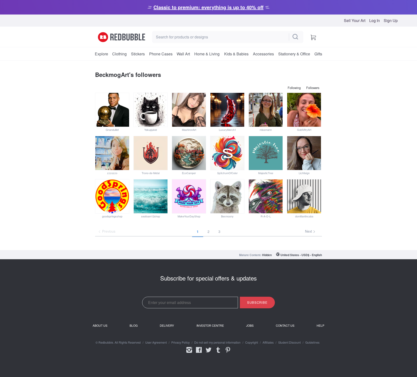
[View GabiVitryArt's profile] (304, 110)
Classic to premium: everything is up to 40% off (208, 7)
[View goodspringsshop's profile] (112, 196)
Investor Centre (210, 325)
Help (320, 325)
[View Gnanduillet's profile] (112, 110)
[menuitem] (101, 54)
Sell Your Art (354, 20)
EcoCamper (189, 173)
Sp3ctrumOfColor (227, 173)
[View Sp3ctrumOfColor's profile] (227, 153)
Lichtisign (304, 173)
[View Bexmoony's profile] (227, 196)
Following (294, 87)
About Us (100, 325)
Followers (313, 87)
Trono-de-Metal (151, 173)
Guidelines (312, 342)
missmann (266, 130)
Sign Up (391, 20)
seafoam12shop (150, 216)
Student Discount (289, 342)
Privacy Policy (180, 342)
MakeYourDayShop (189, 216)
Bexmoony (227, 216)
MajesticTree (265, 173)
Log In (374, 20)
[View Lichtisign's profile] (304, 153)
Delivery (167, 325)
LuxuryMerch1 (227, 130)
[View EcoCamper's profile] (189, 153)
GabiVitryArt (304, 130)
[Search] (295, 37)
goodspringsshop (112, 216)
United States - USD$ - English (301, 255)
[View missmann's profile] (266, 110)
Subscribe (257, 302)
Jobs (250, 325)
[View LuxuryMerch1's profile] (227, 110)
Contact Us (285, 325)
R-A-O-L (266, 216)
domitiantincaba (304, 216)
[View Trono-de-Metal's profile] (150, 153)
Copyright (251, 342)
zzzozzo (112, 173)
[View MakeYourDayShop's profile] (189, 196)
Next (309, 231)
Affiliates (268, 342)
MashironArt (189, 130)
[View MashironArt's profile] (189, 110)
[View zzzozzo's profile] (112, 153)
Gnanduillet (112, 130)
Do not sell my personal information (217, 342)
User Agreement (156, 342)
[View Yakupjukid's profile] (150, 110)
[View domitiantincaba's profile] (304, 196)
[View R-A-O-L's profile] (266, 196)
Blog (134, 325)
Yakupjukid (150, 130)
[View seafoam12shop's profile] (150, 196)
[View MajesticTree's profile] (266, 153)
